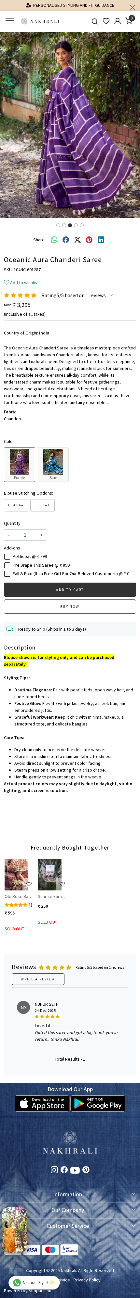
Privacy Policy (87, 1280)
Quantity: (12, 523)
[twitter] (77, 240)
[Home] (40, 21)
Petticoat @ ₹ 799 (30, 556)
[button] (10, 125)
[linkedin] (101, 240)
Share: (39, 240)
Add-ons (12, 548)
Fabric (10, 412)
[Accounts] (117, 21)
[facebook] (66, 240)
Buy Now (69, 606)
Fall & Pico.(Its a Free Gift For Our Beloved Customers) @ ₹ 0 (71, 573)
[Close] (132, 7)
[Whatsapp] (54, 240)
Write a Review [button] (38, 979)
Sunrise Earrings (53, 896)
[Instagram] (54, 1170)
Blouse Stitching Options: (28, 493)
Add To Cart (70, 589)
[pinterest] (89, 240)
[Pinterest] (86, 1170)
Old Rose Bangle (20, 896)
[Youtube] (75, 1171)
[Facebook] (64, 1170)
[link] (95, 21)
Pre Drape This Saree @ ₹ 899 (41, 565)
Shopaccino (40, 1290)
